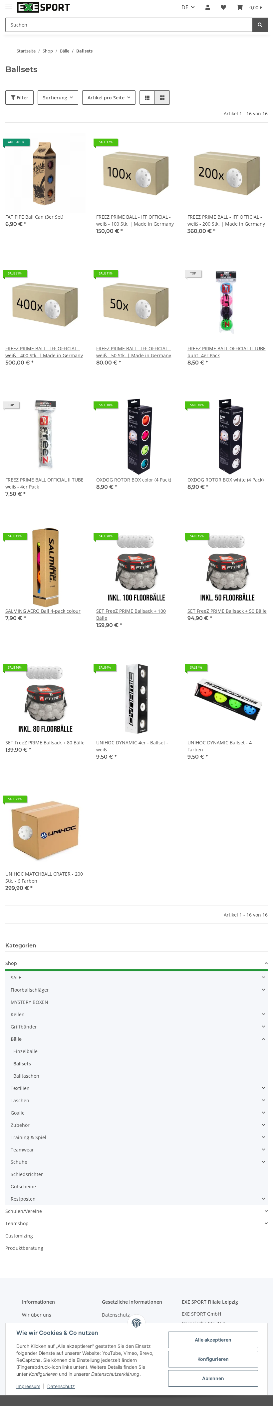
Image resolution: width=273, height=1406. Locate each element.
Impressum (28, 1386)
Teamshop (17, 1223)
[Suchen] (260, 25)
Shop (11, 963)
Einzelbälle (25, 1051)
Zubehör (20, 1125)
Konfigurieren (213, 1359)
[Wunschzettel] (223, 7)
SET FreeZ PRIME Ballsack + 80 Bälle (45, 742)
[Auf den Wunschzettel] (74, 144)
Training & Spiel (28, 1137)
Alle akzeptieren (213, 1340)
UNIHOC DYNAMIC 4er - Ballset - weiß (132, 746)
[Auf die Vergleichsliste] (57, 144)
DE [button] (184, 7)
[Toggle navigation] (8, 4)
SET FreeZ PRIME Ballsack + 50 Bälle (227, 611)
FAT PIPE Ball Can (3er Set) (34, 217)
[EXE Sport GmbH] (43, 7)
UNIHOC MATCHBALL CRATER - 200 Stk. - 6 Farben (44, 877)
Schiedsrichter (27, 1174)
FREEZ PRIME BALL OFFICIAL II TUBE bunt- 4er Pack (226, 352)
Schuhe (19, 1162)
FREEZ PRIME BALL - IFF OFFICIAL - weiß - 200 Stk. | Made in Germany (226, 220)
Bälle (16, 1039)
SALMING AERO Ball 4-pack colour (43, 611)
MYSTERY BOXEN (29, 1002)
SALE (16, 977)
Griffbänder (24, 1027)
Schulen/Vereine (23, 1211)
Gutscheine (23, 1186)
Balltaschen (26, 1076)
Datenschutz (61, 1386)
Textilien (20, 1088)
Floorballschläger (30, 990)
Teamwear (22, 1149)
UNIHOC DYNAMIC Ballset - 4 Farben (219, 746)
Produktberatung (24, 1248)
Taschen (20, 1100)
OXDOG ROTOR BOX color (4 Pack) (133, 480)
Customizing (19, 1236)
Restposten (23, 1199)
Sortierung (55, 97)
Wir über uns (36, 1315)
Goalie (18, 1113)
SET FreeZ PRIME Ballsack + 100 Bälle (131, 614)
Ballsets (22, 1063)
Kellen (18, 1014)
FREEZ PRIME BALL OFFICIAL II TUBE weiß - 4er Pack (44, 483)
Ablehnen (213, 1378)
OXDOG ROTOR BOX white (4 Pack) (225, 480)
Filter (21, 97)
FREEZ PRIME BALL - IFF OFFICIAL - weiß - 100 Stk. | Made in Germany (135, 220)
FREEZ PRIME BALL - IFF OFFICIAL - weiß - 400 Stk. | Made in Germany (44, 352)
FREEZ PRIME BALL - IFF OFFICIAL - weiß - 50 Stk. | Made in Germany (133, 352)
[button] (207, 7)
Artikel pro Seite (106, 97)
